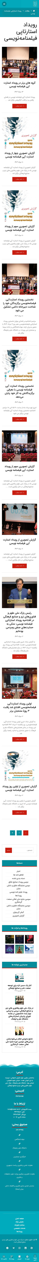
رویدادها (18, 895)
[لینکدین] (25, 1248)
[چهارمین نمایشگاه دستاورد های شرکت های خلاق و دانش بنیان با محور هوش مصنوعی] (9, 949)
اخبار (18, 871)
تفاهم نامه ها (18, 874)
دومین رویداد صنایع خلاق (18, 882)
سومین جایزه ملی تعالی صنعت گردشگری (18, 901)
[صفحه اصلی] (34, 11)
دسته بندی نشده (18, 878)
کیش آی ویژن (18, 912)
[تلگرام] (13, 1248)
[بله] (7, 1248)
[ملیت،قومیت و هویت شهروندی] (29, 939)
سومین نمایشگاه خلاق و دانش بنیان (18, 907)
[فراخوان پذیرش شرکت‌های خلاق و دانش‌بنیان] (29, 949)
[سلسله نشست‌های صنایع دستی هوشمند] (9, 939)
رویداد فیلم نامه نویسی (18, 892)
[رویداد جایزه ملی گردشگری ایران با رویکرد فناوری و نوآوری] (19, 949)
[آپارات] (31, 1248)
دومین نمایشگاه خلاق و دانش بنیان (18, 887)
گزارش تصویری (18, 915)
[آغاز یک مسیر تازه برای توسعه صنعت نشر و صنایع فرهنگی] (19, 977)
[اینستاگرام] (19, 1248)
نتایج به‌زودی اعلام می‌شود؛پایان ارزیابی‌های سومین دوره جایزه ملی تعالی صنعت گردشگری (19, 1041)
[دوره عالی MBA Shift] (19, 939)
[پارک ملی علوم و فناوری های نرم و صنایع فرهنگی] (35, 4)
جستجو (8, 850)
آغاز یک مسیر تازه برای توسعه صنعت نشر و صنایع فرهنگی (19, 987)
